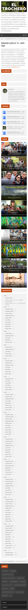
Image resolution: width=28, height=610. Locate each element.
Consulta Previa (19, 592)
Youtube (4, 602)
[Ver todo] (11, 595)
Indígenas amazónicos (7, 574)
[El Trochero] (5, 91)
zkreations (11, 561)
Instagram (4, 607)
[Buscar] (26, 35)
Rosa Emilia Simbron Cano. (13, 111)
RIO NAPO (12, 571)
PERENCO (4, 595)
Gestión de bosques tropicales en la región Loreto (16, 38)
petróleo (12, 588)
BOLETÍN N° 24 (15, 67)
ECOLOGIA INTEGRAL (7, 592)
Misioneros (5, 588)
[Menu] (2, 35)
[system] (24, 35)
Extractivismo (20, 578)
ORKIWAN (4, 581)
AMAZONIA (5, 571)
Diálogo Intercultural (7, 585)
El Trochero (11, 89)
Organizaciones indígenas (8, 578)
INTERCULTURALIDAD (19, 585)
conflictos (22, 581)
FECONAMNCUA (14, 581)
